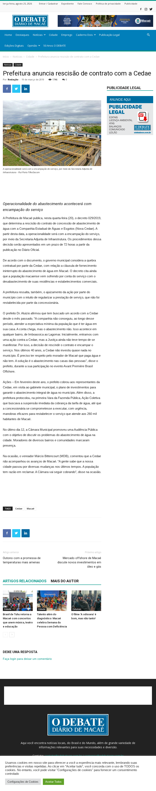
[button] (148, 35)
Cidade (53, 35)
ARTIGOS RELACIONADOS (25, 581)
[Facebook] (141, 9)
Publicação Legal (109, 35)
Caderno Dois (84, 35)
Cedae (18, 508)
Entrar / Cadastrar (48, 3)
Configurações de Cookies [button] (23, 781)
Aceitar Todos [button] (53, 781)
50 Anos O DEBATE (54, 45)
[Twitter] (151, 9)
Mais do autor (65, 581)
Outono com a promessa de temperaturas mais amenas (22, 560)
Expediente (67, 3)
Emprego (66, 35)
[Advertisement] (52, 185)
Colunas (77, 609)
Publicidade (131, 3)
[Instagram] (146, 9)
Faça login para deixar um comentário (27, 658)
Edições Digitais (14, 45)
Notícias (38, 35)
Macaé (30, 508)
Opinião (32, 45)
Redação (13, 79)
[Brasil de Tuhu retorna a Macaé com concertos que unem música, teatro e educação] (18, 600)
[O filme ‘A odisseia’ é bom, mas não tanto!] (86, 600)
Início (6, 56)
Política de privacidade (108, 3)
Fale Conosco (85, 3)
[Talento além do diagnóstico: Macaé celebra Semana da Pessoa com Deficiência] (52, 600)
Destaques (22, 35)
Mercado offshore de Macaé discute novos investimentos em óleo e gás (79, 562)
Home (8, 35)
